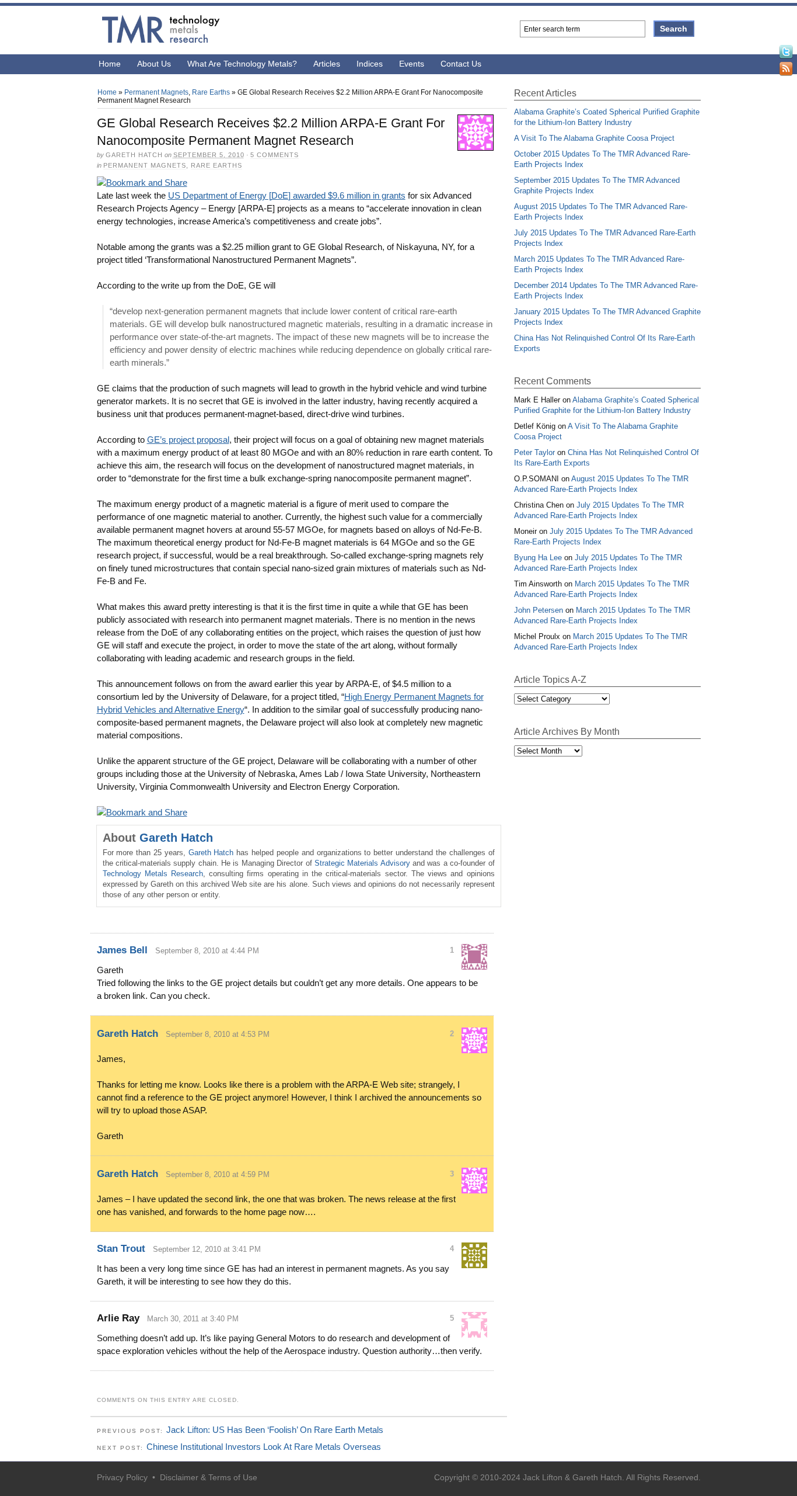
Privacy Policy (122, 1477)
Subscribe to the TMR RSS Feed (786, 70)
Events (411, 63)
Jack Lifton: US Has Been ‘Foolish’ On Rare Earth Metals (274, 1430)
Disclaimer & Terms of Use (208, 1477)
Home (110, 63)
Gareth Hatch (176, 837)
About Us (154, 63)
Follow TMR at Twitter (786, 53)
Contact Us (461, 63)
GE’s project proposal (188, 440)
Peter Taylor (534, 452)
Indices (369, 63)
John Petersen (538, 610)
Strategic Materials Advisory (362, 863)
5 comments (274, 154)
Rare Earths (211, 92)
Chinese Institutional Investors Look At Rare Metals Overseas (263, 1447)
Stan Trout (121, 1248)
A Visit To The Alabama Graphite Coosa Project (594, 138)
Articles (326, 63)
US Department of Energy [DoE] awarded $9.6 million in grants (287, 195)
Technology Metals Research (153, 873)
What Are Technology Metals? (242, 63)
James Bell (122, 950)
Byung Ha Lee (538, 557)
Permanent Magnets (156, 92)
